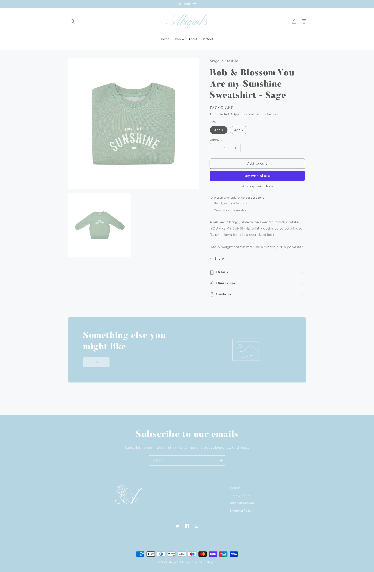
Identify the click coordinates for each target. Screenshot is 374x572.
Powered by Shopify (204, 562)
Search (235, 487)
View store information (231, 210)
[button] (72, 21)
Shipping (237, 114)
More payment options (257, 186)
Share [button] (219, 258)
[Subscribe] (221, 460)
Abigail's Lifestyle (179, 562)
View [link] (96, 362)
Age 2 (239, 130)
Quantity (216, 140)
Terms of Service (242, 503)
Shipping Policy (241, 510)
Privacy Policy (240, 495)
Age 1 (218, 130)
